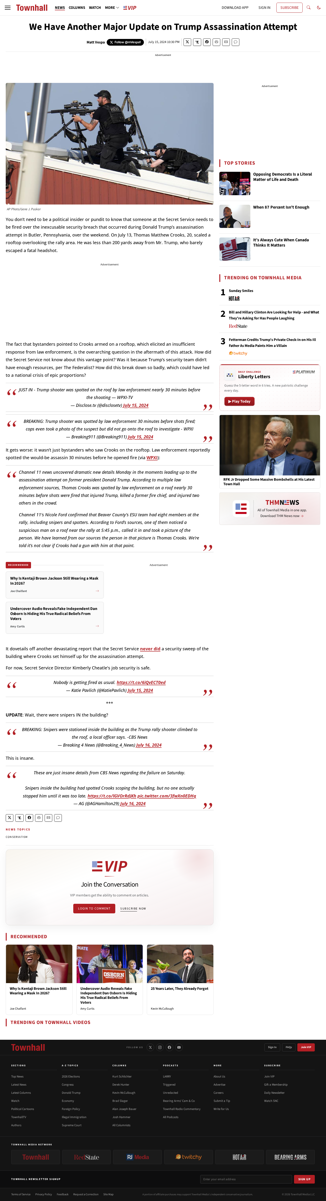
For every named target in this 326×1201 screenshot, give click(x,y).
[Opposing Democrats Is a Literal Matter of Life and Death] (234, 183)
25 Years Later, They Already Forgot (179, 988)
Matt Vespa (96, 42)
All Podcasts (170, 1117)
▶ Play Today (239, 401)
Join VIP (306, 1047)
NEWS (60, 7)
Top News (17, 1076)
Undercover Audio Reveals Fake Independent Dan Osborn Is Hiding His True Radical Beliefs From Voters (108, 995)
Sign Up (304, 1179)
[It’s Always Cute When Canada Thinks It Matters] (234, 249)
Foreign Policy (71, 1109)
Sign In (272, 1047)
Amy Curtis (87, 1009)
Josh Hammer (121, 1117)
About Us (219, 1076)
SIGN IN (264, 7)
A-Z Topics (70, 1065)
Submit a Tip (222, 1101)
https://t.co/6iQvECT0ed (141, 682)
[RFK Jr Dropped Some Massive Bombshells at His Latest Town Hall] (270, 444)
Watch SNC (271, 1101)
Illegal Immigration (74, 1117)
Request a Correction (86, 1194)
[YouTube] (179, 1047)
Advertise (219, 1085)
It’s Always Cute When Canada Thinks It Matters (281, 242)
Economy (68, 1101)
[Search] (309, 8)
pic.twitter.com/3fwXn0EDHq (166, 796)
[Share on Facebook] (207, 42)
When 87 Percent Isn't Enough (281, 207)
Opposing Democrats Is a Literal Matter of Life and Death (282, 177)
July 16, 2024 (149, 745)
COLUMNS (77, 7)
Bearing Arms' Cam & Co (179, 1101)
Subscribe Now (133, 908)
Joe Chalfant (18, 1009)
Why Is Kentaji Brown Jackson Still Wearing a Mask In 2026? (38, 991)
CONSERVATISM (17, 837)
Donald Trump (71, 1093)
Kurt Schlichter (122, 1076)
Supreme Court (71, 1125)
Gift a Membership (276, 1085)
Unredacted (170, 1093)
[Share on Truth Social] (197, 42)
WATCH (95, 7)
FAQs (289, 1047)
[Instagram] (160, 1047)
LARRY (167, 1076)
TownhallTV (18, 1117)
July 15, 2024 (135, 405)
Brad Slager (120, 1101)
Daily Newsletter (274, 1093)
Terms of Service (21, 1194)
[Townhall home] (28, 1047)
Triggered (169, 1085)
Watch (15, 1101)
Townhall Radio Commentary (181, 1109)
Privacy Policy (43, 1194)
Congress (68, 1085)
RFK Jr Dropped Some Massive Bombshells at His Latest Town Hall (269, 481)
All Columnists (121, 1125)
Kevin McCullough (162, 1009)
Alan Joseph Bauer (124, 1109)
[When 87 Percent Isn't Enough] (234, 216)
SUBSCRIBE (289, 7)
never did (150, 649)
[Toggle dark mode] (319, 8)
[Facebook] (169, 1047)
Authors (16, 1125)
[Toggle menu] (7, 7)
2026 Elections (71, 1076)
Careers (218, 1093)
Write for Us (221, 1109)
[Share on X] (187, 42)
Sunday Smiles (241, 290)
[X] (150, 1047)
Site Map (108, 1194)
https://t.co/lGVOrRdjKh (112, 796)
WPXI (152, 457)
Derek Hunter (120, 1085)
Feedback (62, 1194)
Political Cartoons (22, 1109)
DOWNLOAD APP (235, 7)
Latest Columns (21, 1093)
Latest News (18, 1085)
